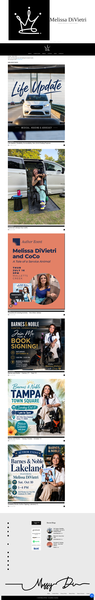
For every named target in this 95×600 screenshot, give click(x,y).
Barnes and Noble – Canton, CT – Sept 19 (22, 373)
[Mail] (8, 535)
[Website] (8, 565)
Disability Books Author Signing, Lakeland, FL (23, 504)
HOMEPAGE (19, 59)
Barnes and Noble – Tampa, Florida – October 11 (24, 439)
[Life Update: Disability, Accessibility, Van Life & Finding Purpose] (36, 102)
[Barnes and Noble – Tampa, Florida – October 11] (36, 407)
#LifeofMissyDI (11, 141)
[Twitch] (8, 556)
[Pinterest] (8, 544)
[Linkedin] (8, 531)
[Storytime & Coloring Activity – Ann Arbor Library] (36, 271)
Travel (9, 311)
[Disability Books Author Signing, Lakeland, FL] (36, 472)
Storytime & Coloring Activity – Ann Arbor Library (24, 313)
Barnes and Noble (11, 371)
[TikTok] (8, 552)
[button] (84, 54)
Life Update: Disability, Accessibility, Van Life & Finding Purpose (29, 143)
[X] (8, 561)
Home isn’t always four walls (18, 228)
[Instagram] (8, 527)
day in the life (10, 437)
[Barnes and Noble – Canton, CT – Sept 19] (36, 344)
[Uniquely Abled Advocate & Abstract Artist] (47, 47)
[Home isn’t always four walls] (36, 187)
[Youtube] (8, 569)
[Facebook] (8, 523)
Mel (8, 145)
